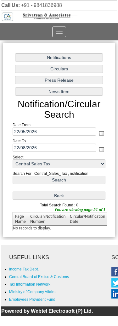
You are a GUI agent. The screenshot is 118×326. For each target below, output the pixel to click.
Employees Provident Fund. (32, 299)
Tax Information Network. (30, 284)
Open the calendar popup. (101, 133)
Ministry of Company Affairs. (32, 292)
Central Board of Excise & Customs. (39, 277)
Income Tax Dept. (24, 269)
